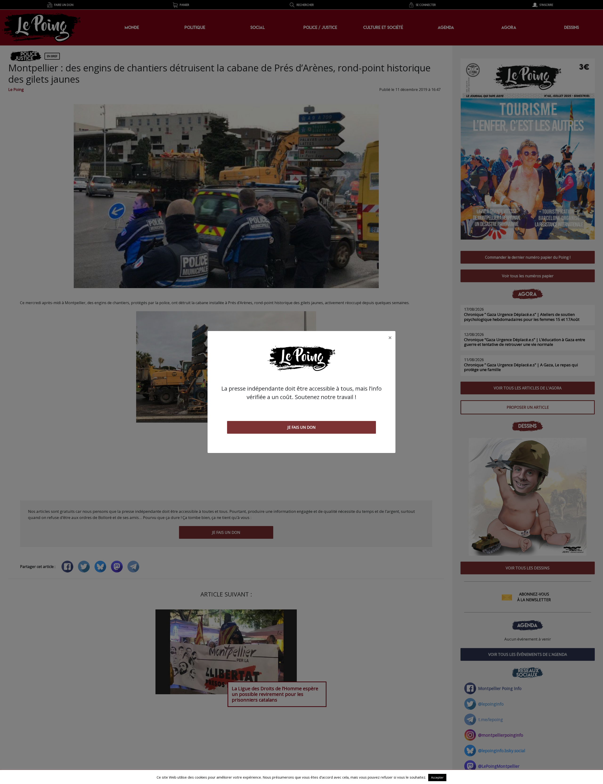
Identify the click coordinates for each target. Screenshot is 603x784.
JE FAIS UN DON (301, 427)
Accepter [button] (437, 777)
